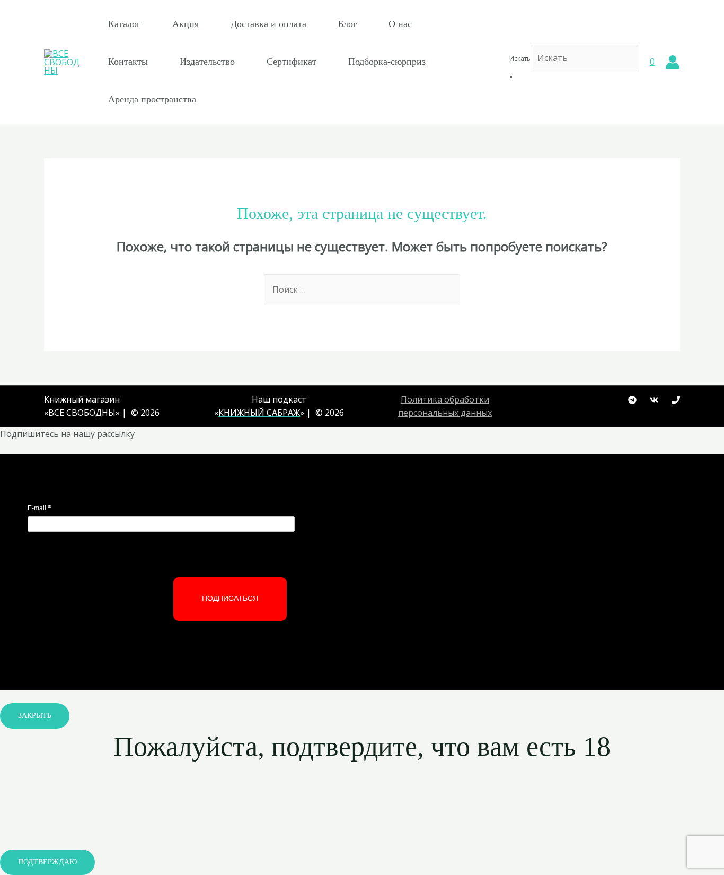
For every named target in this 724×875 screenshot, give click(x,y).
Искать (520, 58)
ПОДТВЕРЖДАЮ (47, 862)
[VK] (654, 400)
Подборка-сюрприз (387, 61)
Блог (347, 24)
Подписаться (230, 598)
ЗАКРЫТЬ (34, 716)
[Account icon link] (672, 62)
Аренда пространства (152, 99)
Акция (185, 24)
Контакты (128, 61)
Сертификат (291, 61)
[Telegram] (632, 400)
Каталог (124, 24)
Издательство (207, 61)
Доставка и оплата (268, 24)
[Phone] (676, 400)
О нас (400, 24)
